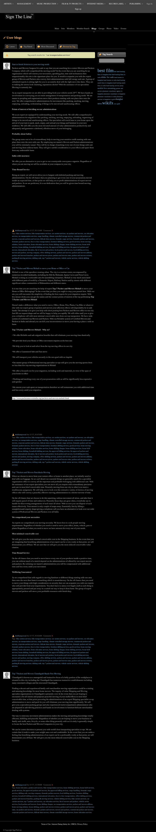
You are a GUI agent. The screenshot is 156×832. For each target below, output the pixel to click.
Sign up (78, 9)
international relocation (26, 250)
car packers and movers (74, 233)
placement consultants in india (107, 96)
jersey (121, 85)
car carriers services (59, 233)
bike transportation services (41, 233)
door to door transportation (40, 242)
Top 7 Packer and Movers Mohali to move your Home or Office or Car (40, 268)
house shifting (23, 247)
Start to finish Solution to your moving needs (30, 64)
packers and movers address (82, 252)
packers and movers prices (43, 255)
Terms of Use (46, 824)
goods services (75, 242)
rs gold (113, 99)
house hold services (87, 788)
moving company (33, 252)
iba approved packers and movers (35, 790)
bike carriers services (23, 233)
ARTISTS (7, 4)
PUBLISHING (135, 4)
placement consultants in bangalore (114, 94)
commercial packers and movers (81, 810)
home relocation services (39, 244)
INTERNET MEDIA (95, 4)
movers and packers (19, 252)
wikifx (107, 103)
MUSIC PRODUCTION (46, 4)
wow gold (117, 104)
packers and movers (64, 252)
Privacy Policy (82, 824)
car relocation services (51, 801)
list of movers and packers (44, 250)
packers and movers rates (62, 255)
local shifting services (81, 250)
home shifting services (73, 244)
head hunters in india (110, 80)
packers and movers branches (22, 255)
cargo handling (43, 236)
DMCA (73, 824)
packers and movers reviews (82, 255)
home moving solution (20, 807)
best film (105, 70)
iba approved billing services (59, 247)
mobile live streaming (106, 88)
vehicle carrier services (69, 258)
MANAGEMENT (24, 4)
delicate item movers (47, 239)
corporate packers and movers (28, 239)
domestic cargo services (64, 239)
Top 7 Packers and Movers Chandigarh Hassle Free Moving (36, 673)
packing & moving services (21, 258)
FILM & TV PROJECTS (71, 4)
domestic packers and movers (83, 239)
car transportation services (27, 236)
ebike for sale (107, 77)
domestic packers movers (21, 242)
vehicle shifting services (62, 799)
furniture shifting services (60, 242)
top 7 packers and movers (51, 258)
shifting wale (36, 258)
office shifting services (48, 252)
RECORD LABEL (116, 4)
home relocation (24, 244)
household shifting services (38, 247)
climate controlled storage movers (61, 236)
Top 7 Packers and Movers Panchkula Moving (31, 472)
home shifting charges (57, 244)
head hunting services (112, 85)
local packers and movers (64, 250)
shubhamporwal (20, 230)
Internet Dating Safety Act (61, 824)
